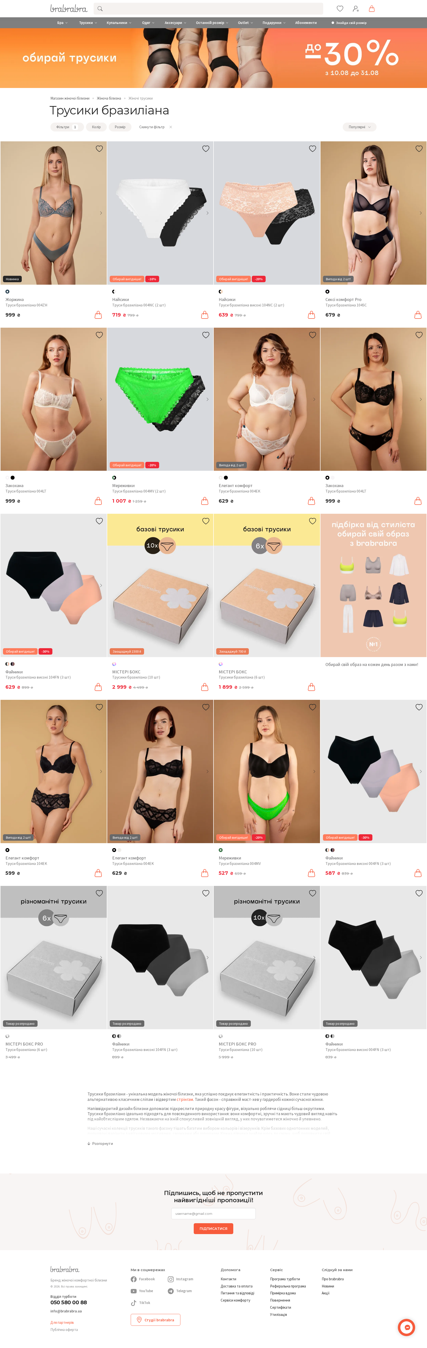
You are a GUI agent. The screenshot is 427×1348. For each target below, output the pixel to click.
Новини (328, 1286)
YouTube (146, 1290)
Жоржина (14, 299)
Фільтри (66, 127)
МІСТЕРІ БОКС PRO (24, 1044)
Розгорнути (102, 1143)
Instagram (184, 1279)
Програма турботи (285, 1279)
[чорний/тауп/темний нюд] (13, 664)
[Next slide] (101, 213)
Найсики (120, 299)
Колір (96, 127)
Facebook (147, 1279)
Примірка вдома (283, 1293)
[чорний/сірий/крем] (119, 1036)
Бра (60, 23)
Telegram (184, 1290)
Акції (326, 1293)
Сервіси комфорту (235, 1300)
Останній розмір (210, 23)
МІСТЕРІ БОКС (126, 672)
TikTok (144, 1302)
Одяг (146, 23)
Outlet (243, 23)
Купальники (117, 23)
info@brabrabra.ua (66, 1311)
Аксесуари (173, 23)
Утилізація (278, 1314)
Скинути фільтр (152, 127)
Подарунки (272, 23)
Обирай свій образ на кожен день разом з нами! (371, 664)
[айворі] (119, 850)
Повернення (280, 1300)
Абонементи (306, 23)
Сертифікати (280, 1307)
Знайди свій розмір (351, 23)
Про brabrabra (333, 1279)
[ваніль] (333, 478)
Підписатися (213, 1228)
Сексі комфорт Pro (343, 299)
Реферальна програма (288, 1286)
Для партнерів (62, 1322)
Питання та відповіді (237, 1293)
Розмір (120, 127)
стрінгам (185, 1099)
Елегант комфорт (236, 485)
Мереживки (123, 485)
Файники (14, 672)
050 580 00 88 (68, 1302)
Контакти (228, 1279)
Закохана (14, 485)
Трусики (86, 23)
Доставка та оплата (237, 1286)
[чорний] (13, 478)
